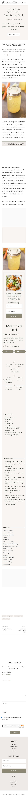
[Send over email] (23, 55)
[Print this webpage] (17, 55)
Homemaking (14, 746)
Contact (14, 786)
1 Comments (18, 19)
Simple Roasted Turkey (6, 628)
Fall (4, 616)
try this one (19, 204)
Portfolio (14, 782)
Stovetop (10, 616)
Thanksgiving (18, 616)
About (14, 780)
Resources (14, 784)
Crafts (14, 750)
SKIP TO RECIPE (14, 34)
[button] (5, 19)
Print (9, 351)
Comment (6, 681)
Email (21, 351)
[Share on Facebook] (11, 55)
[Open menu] (25, 2)
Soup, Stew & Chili (14, 9)
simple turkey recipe (8, 67)
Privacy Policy (9, 793)
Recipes (14, 744)
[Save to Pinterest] (5, 55)
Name (5, 703)
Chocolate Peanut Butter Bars (22, 629)
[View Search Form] (22, 3)
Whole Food (6, 618)
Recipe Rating (6, 672)
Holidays (14, 748)
